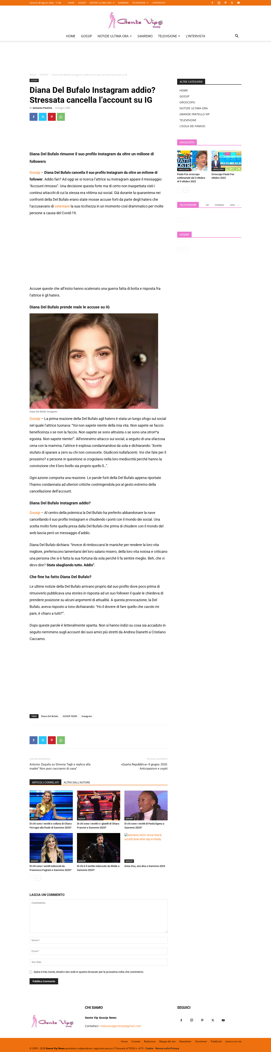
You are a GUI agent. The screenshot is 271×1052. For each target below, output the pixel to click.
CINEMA (219, 204)
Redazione (150, 1041)
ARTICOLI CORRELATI (45, 782)
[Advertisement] (135, 60)
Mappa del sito (167, 1041)
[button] (236, 36)
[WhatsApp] (61, 117)
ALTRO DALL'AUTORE (77, 782)
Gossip (35, 172)
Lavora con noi (233, 1041)
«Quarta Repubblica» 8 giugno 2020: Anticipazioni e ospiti (144, 766)
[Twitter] (232, 3)
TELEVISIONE (138, 2)
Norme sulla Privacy (167, 1048)
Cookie (149, 1048)
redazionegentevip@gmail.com (120, 1026)
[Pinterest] (225, 3)
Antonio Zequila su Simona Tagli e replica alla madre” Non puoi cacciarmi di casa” (60, 766)
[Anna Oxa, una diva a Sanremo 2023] (146, 848)
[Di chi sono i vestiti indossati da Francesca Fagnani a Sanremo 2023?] (51, 848)
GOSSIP (82, 2)
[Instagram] (219, 3)
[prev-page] (32, 877)
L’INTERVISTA (158, 2)
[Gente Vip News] (135, 18)
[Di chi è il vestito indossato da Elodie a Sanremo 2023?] (98, 848)
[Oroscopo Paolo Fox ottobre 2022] (226, 161)
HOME (71, 2)
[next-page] (38, 877)
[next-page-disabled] (186, 219)
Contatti (136, 1041)
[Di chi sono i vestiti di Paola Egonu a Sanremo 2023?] (146, 805)
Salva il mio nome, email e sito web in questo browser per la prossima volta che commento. (89, 971)
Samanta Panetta (42, 107)
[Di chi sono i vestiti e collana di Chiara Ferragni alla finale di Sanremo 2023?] (51, 805)
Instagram (87, 716)
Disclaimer (201, 1041)
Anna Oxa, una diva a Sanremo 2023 (144, 866)
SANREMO (123, 2)
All (207, 204)
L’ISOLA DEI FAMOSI (192, 126)
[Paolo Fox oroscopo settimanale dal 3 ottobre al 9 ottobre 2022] (192, 161)
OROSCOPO (187, 102)
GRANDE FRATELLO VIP (194, 114)
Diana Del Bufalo (49, 716)
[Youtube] (238, 3)
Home (33, 74)
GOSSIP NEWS (70, 716)
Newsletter (185, 1041)
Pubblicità (216, 1041)
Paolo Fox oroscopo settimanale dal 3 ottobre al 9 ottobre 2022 (191, 178)
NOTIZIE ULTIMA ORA (100, 2)
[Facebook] (212, 3)
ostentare (62, 206)
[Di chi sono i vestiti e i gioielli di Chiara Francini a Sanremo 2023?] (98, 805)
